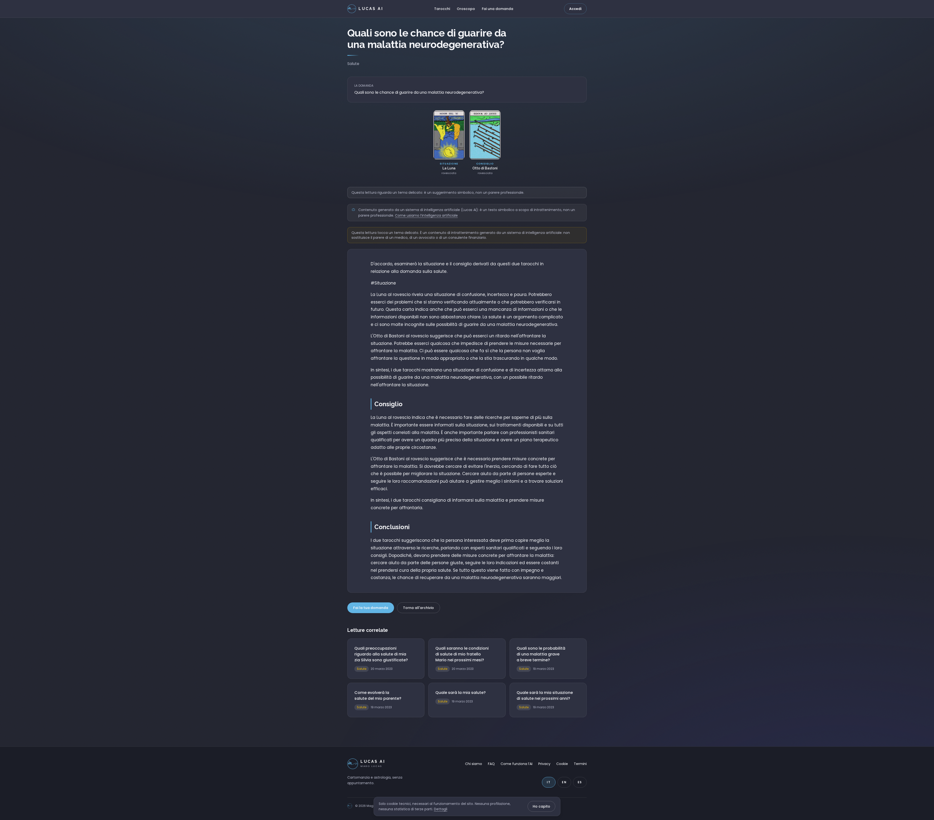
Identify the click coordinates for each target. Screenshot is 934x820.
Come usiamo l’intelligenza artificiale (426, 215)
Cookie (562, 763)
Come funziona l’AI (516, 763)
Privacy (544, 763)
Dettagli (440, 809)
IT (549, 782)
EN (564, 782)
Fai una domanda (497, 8)
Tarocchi (442, 8)
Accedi (575, 8)
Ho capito (541, 806)
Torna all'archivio (418, 607)
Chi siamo (473, 763)
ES (580, 782)
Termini (580, 763)
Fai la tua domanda (370, 607)
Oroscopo (466, 8)
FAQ (491, 763)
